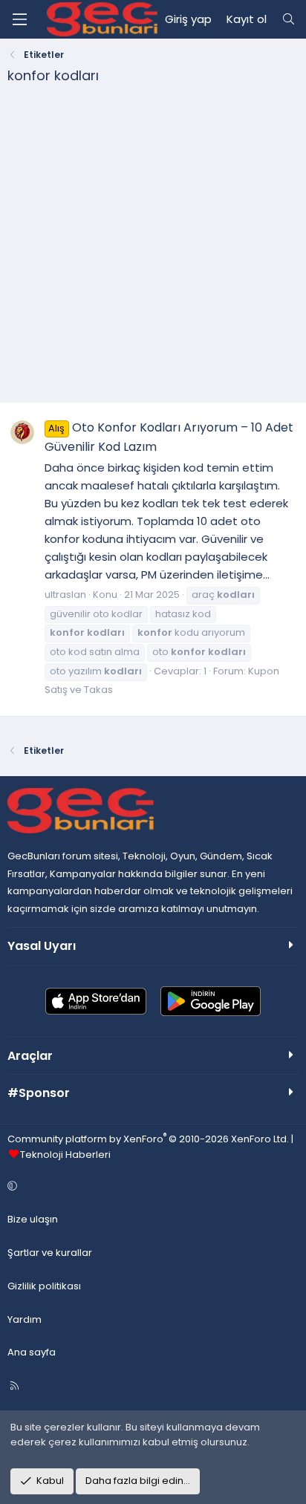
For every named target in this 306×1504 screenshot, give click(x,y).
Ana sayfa (31, 1352)
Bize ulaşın (32, 1219)
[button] (150, 1186)
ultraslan (65, 594)
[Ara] (288, 19)
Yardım (24, 1319)
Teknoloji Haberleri (65, 1154)
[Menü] (19, 19)
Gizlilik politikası (44, 1286)
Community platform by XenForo (148, 1139)
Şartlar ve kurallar (49, 1253)
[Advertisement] (153, 249)
